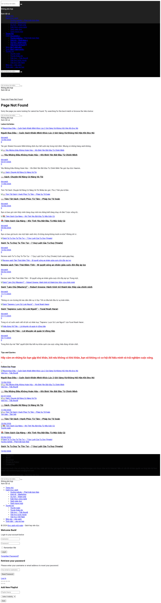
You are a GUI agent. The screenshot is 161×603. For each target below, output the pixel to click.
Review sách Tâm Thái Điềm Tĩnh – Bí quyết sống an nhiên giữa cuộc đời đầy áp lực (43, 265)
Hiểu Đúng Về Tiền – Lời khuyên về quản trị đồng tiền (28, 331)
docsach (4, 137)
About (8, 457)
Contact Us (10, 464)
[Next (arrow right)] (4, 583)
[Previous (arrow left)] (2, 583)
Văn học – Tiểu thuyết (19, 58)
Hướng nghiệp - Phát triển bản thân (15, 442)
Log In (3, 578)
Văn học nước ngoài (18, 60)
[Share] (4, 581)
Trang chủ (10, 16)
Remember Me (10, 548)
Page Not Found (16, 99)
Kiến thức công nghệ (18, 45)
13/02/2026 (6, 250)
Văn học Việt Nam (17, 63)
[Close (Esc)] (2, 581)
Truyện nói (10, 51)
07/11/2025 (6, 316)
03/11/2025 (6, 338)
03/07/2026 (6, 162)
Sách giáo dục (16, 47)
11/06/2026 (6, 184)
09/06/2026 (6, 228)
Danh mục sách (12, 18)
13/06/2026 (6, 140)
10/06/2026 (6, 206)
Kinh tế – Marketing (18, 22)
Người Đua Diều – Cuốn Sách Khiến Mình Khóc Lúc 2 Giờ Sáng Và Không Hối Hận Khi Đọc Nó (47, 133)
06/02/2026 (6, 272)
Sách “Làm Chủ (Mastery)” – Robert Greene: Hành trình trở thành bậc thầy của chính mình (46, 287)
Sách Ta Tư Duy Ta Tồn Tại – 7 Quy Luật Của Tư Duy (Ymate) (32, 243)
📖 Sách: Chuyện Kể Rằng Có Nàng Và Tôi (22, 177)
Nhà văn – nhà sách (14, 65)
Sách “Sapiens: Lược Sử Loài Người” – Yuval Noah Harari (29, 309)
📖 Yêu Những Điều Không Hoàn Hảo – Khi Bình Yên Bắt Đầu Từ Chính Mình (39, 155)
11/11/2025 (6, 294)
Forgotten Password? (10, 556)
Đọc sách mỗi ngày (15, 475)
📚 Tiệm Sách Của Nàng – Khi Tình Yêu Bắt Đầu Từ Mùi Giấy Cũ (33, 221)
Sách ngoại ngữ (16, 31)
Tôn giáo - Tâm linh (8, 414)
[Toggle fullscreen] (7, 581)
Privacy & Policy (12, 462)
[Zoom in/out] (9, 581)
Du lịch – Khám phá (18, 42)
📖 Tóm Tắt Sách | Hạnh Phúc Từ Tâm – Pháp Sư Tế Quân (30, 199)
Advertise (10, 460)
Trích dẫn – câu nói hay (15, 67)
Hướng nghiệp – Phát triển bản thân (24, 20)
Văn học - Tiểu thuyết (9, 373)
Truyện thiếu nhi (16, 56)
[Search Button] (21, 4)
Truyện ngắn (15, 54)
